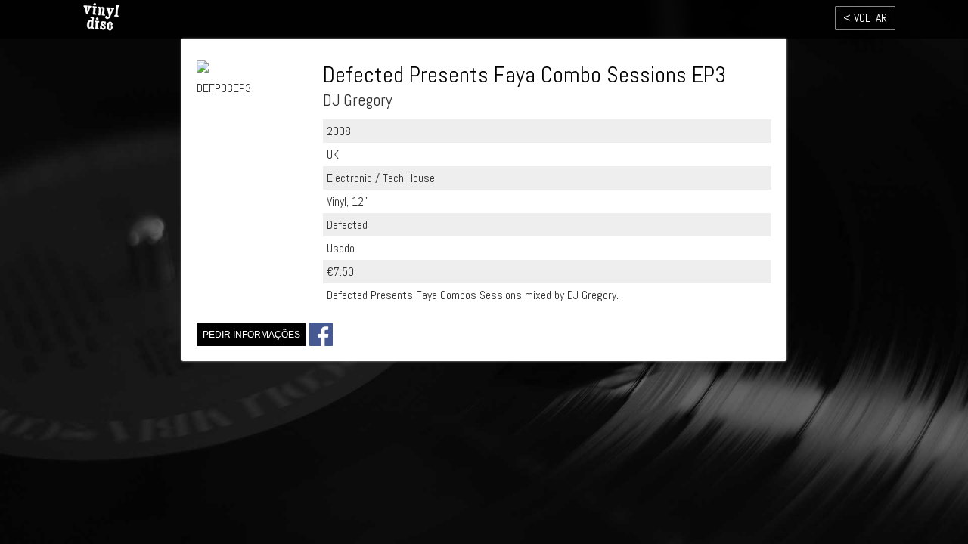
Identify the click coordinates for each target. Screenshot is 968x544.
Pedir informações (251, 334)
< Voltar (865, 18)
